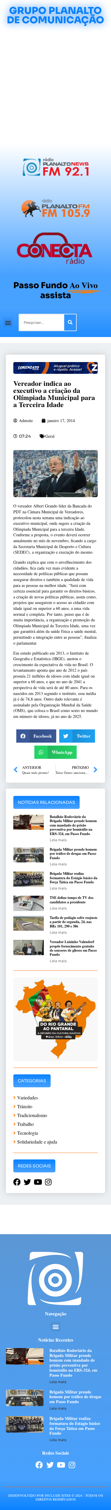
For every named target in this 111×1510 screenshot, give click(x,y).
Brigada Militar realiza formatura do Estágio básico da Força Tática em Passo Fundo (73, 878)
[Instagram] (72, 1464)
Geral (49, 436)
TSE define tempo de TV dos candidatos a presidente (72, 899)
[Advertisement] (55, 86)
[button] (8, 322)
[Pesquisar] (70, 322)
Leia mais (58, 840)
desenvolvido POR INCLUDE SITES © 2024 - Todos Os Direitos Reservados (55, 1497)
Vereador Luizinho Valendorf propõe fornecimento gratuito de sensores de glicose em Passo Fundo (73, 948)
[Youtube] (61, 1464)
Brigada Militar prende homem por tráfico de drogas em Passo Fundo (73, 853)
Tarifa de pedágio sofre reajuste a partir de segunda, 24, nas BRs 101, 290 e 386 (73, 922)
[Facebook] (39, 1464)
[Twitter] (50, 1464)
